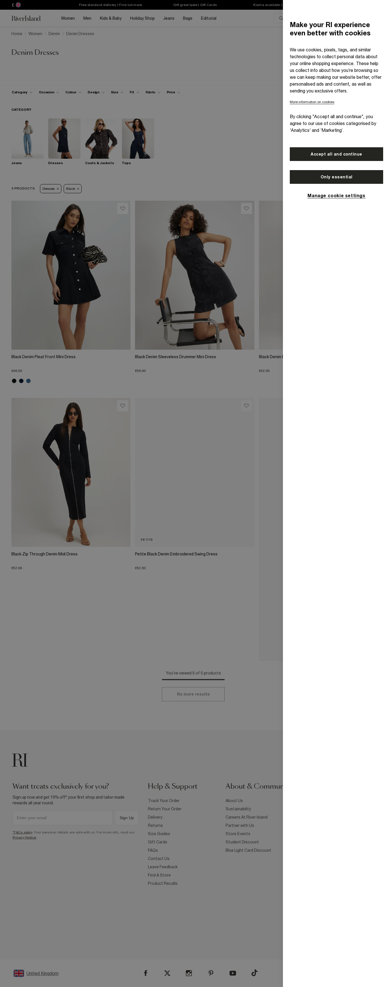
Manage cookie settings (336, 195)
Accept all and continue (336, 154)
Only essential (337, 177)
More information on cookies (312, 102)
